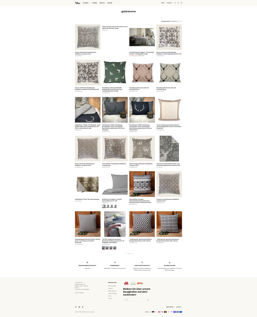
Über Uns (102, 3)
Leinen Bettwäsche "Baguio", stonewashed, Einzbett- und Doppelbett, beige (141, 53)
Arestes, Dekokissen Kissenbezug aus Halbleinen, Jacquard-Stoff (85, 53)
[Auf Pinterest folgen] (83, 307)
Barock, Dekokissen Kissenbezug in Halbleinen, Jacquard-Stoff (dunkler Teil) (87, 88)
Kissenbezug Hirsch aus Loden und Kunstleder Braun (139, 88)
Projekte (94, 3)
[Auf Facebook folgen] (76, 307)
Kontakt (109, 3)
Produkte (85, 3)
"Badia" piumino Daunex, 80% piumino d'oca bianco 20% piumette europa (114, 27)
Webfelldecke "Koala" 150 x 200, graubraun (87, 199)
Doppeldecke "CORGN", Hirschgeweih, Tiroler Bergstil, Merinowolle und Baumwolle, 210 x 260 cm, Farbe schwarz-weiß (87, 126)
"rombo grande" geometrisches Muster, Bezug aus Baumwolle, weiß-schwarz (140, 240)
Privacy (110, 298)
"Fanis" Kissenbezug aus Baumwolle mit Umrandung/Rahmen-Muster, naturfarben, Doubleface (168, 126)
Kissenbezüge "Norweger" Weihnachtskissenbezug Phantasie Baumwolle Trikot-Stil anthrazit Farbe (140, 200)
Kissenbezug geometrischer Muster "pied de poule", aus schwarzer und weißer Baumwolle (87, 240)
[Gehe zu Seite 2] (132, 253)
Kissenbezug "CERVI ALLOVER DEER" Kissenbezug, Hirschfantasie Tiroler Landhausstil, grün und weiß (112, 89)
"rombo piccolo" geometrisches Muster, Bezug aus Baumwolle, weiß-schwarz (167, 240)
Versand (110, 288)
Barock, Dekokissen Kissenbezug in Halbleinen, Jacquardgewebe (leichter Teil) (168, 53)
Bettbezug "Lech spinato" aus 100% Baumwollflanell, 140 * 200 (112, 200)
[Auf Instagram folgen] (79, 307)
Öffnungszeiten (112, 286)
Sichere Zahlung (112, 293)
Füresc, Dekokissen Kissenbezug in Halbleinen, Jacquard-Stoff (84, 164)
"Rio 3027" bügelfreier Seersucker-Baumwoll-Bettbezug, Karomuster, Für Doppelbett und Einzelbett (113, 240)
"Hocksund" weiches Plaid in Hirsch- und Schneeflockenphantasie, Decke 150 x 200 (168, 164)
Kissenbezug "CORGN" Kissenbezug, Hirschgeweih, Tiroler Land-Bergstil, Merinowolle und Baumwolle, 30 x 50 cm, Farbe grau (113, 127)
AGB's (109, 296)
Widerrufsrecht (112, 291)
